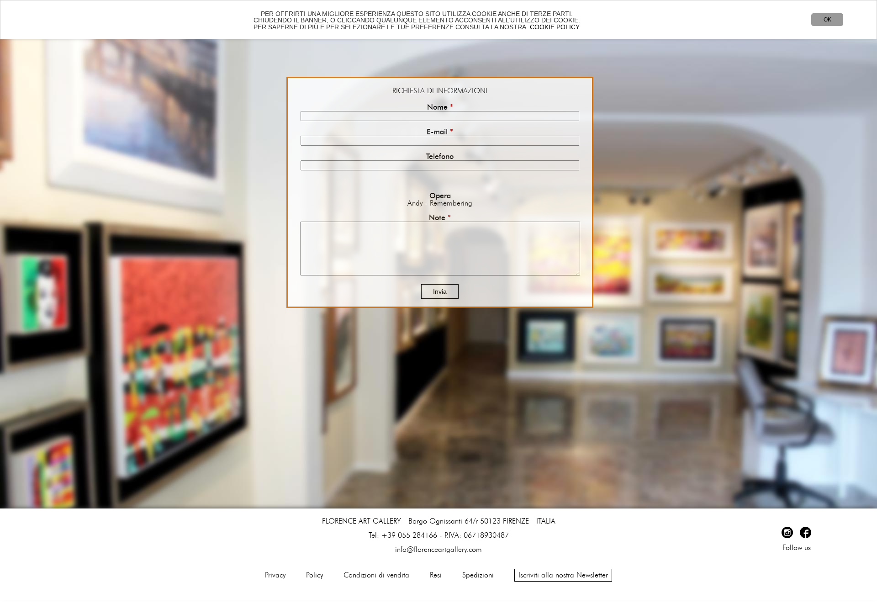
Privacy (275, 575)
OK (827, 19)
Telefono (440, 156)
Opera (440, 196)
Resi (436, 575)
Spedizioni (478, 575)
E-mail (440, 132)
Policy (314, 575)
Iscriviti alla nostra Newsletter (563, 575)
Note (440, 218)
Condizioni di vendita (376, 575)
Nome (440, 107)
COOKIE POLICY (555, 27)
